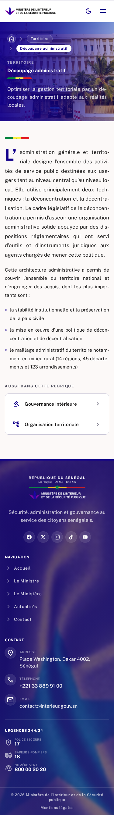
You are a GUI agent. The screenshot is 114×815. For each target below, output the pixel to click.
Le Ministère (23, 593)
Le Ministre (22, 581)
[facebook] (29, 537)
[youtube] (85, 537)
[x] (43, 537)
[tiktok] (71, 537)
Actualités (21, 606)
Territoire (40, 39)
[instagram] (57, 537)
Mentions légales (57, 808)
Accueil (18, 568)
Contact (18, 619)
